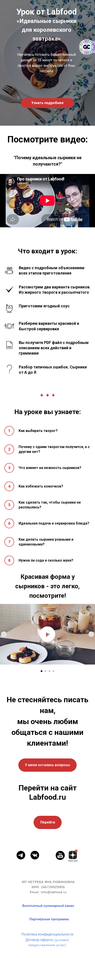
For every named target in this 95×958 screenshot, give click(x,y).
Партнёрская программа (49, 919)
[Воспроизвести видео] (47, 634)
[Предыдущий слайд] (3, 634)
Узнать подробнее (47, 103)
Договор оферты (39, 939)
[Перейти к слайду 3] (49, 671)
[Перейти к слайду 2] (45, 671)
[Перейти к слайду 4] (53, 671)
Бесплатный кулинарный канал (48, 906)
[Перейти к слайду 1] (41, 671)
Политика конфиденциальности (47, 934)
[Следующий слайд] (91, 634)
